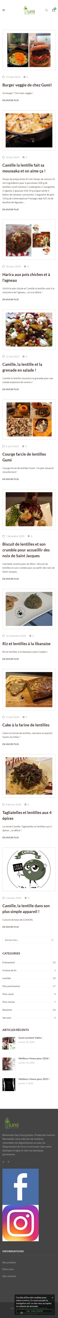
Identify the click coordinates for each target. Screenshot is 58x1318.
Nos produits (9, 1262)
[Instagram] (8, 1162)
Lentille (6, 978)
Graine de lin (9, 970)
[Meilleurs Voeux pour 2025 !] (8, 1080)
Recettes (7, 1009)
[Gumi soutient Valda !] (8, 1038)
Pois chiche (8, 1001)
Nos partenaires (11, 986)
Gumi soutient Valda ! (30, 1037)
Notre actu (8, 1269)
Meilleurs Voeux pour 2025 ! (34, 1079)
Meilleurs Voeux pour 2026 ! (34, 1058)
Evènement (8, 962)
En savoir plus (10, 100)
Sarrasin (6, 1017)
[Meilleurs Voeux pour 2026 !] (8, 1059)
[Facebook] (3, 1162)
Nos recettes (9, 1276)
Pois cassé (8, 993)
